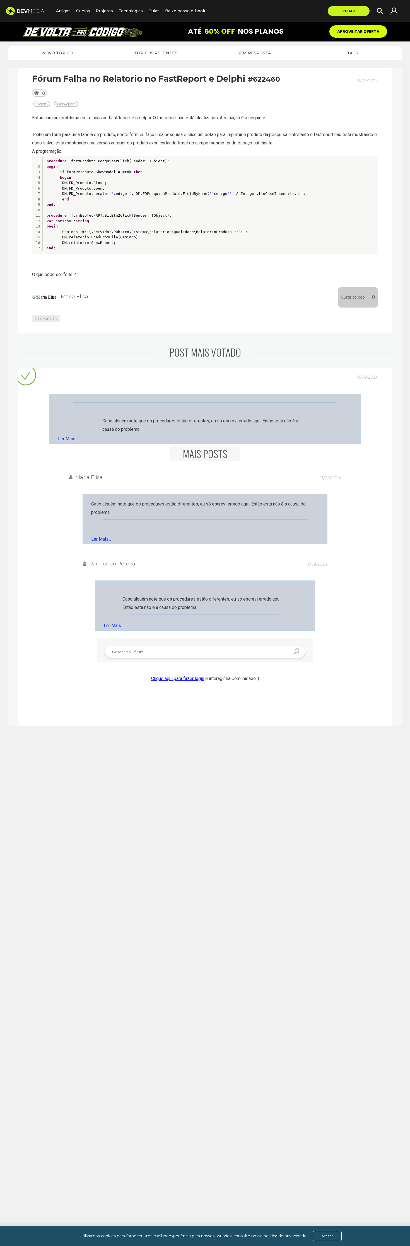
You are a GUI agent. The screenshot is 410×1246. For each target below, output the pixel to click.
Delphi (42, 104)
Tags (352, 52)
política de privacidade (285, 1235)
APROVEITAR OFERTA (358, 31)
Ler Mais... (68, 438)
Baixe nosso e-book (185, 10)
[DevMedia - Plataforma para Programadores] (28, 11)
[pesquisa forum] (297, 651)
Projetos (104, 10)
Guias (154, 10)
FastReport (66, 104)
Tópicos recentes (155, 52)
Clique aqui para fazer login (177, 678)
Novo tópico (57, 52)
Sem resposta (254, 52)
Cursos (83, 10)
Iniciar (349, 11)
